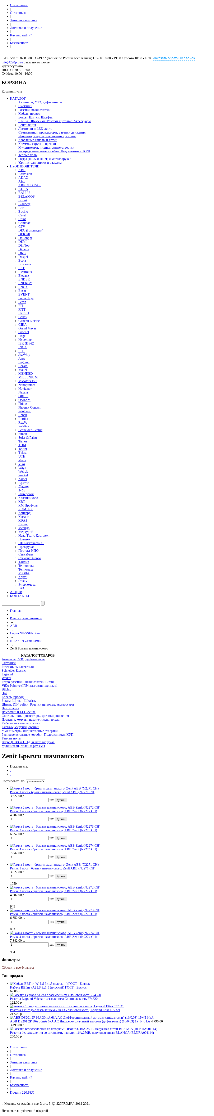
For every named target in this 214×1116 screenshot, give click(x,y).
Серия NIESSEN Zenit (25, 633)
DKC (22, 253)
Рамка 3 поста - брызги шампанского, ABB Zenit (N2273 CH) (53, 830)
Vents (22, 460)
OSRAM (24, 400)
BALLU (24, 192)
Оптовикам (18, 12)
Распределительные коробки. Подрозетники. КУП (54, 151)
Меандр (23, 528)
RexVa (22, 422)
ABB (21, 170)
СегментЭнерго (29, 558)
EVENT (24, 294)
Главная (15, 610)
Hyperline (25, 339)
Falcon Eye (25, 298)
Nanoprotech (27, 385)
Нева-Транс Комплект (34, 535)
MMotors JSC (27, 381)
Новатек (24, 539)
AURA (23, 189)
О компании (19, 5)
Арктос (23, 483)
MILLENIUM (28, 377)
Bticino (23, 211)
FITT (21, 309)
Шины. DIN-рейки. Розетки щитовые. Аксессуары (54, 121)
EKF (21, 268)
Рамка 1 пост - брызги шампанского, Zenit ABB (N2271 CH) (52, 792)
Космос (23, 516)
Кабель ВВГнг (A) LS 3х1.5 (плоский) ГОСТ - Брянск (48, 987)
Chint (22, 219)
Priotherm (24, 411)
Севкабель (25, 554)
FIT (20, 305)
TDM (22, 445)
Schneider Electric (30, 430)
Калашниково (28, 498)
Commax (24, 223)
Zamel (22, 479)
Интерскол (26, 494)
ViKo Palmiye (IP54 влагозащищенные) (29, 685)
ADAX (23, 177)
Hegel (22, 336)
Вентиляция (27, 125)
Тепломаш (25, 569)
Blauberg (24, 204)
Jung (21, 358)
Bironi (22, 200)
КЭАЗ (22, 520)
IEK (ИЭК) (26, 343)
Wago (22, 467)
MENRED (25, 373)
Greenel (23, 332)
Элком (23, 580)
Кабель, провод (29, 113)
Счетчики (25, 106)
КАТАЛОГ (18, 98)
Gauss (22, 317)
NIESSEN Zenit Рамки (26, 641)
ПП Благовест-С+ (31, 543)
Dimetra (23, 249)
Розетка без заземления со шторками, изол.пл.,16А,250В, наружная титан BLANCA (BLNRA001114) (82, 1032)
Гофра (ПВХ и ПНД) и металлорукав (44, 159)
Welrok (23, 471)
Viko (21, 464)
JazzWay (24, 354)
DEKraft (24, 234)
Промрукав (26, 547)
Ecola (22, 260)
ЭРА (21, 588)
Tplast (22, 452)
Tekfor (22, 449)
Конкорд (24, 513)
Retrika (23, 418)
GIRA (22, 324)
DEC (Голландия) (30, 230)
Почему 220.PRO (22, 1092)
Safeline (23, 426)
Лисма (23, 524)
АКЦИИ (16, 592)
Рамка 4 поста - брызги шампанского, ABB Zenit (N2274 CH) (53, 849)
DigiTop (23, 245)
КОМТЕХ (25, 509)
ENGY (23, 287)
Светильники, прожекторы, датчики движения (51, 132)
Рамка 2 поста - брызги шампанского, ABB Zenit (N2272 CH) (53, 811)
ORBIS (23, 396)
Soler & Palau (27, 437)
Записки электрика (23, 20)
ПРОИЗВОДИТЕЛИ (24, 166)
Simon (22, 434)
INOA (22, 347)
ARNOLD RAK (29, 185)
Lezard (23, 366)
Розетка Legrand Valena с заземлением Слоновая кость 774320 (54, 998)
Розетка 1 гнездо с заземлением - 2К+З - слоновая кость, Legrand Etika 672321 (65, 1010)
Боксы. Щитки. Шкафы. (35, 117)
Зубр (21, 490)
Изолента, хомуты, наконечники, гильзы (47, 136)
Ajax (21, 181)
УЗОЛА (23, 573)
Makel (22, 370)
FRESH (23, 313)
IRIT (21, 351)
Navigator (25, 388)
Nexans (23, 392)
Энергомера (27, 584)
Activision (25, 174)
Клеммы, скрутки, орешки (37, 143)
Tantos (22, 441)
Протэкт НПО (28, 550)
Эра (4, 693)
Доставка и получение (26, 28)
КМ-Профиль (28, 505)
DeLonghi (25, 238)
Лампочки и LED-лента (35, 128)
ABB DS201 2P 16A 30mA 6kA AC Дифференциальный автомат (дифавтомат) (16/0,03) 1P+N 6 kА (80, 1021)
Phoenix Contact (29, 407)
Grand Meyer (27, 328)
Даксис (23, 486)
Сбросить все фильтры (18, 967)
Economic (25, 264)
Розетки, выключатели (34, 110)
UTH (21, 456)
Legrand (23, 362)
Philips (22, 403)
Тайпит (23, 562)
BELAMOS (26, 196)
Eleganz (23, 275)
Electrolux (25, 272)
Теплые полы (27, 155)
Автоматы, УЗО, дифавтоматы (40, 102)
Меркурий (25, 532)
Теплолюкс (26, 565)
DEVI (22, 241)
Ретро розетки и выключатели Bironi (28, 682)
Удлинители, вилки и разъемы (40, 162)
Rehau (22, 415)
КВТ (21, 501)
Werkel (23, 475)
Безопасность (19, 43)
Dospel (23, 256)
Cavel (22, 215)
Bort (21, 208)
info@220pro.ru (12, 62)
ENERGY (25, 283)
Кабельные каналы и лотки (37, 140)
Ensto (22, 290)
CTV (21, 226)
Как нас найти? (21, 35)
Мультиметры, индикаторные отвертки (46, 147)
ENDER (24, 279)
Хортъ (22, 577)
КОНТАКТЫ (19, 596)
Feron (22, 302)
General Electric (29, 321)
